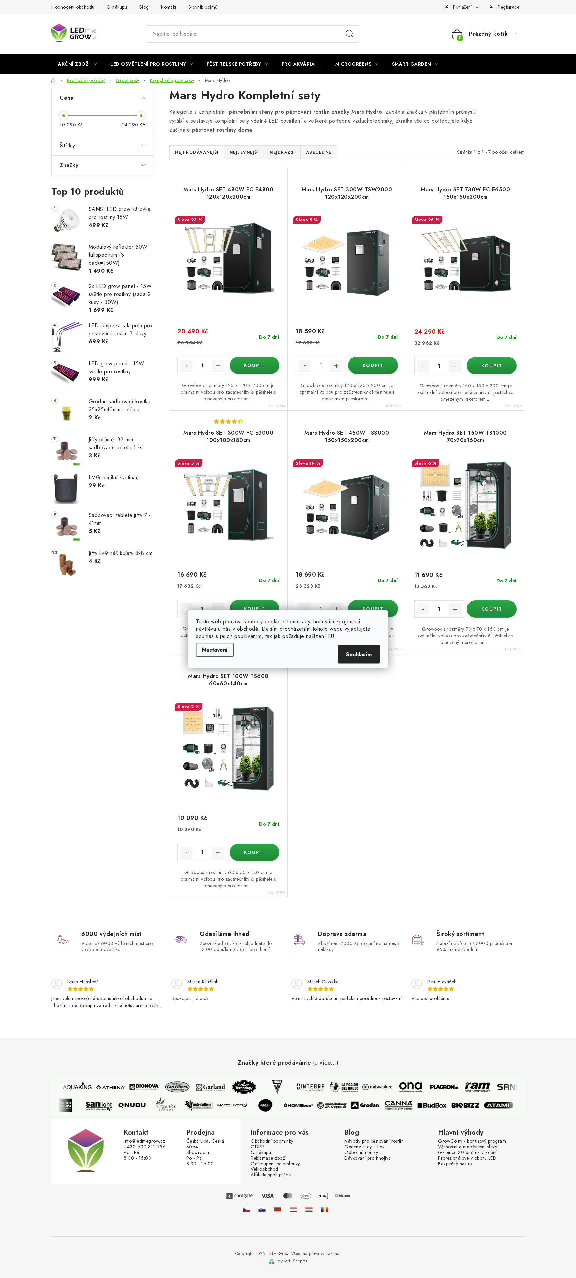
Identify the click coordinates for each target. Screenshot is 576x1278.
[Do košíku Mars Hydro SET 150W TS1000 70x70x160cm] (492, 609)
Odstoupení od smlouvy (275, 1164)
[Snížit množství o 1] (186, 366)
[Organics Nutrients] (171, 1105)
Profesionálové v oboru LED (467, 1158)
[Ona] (405, 1087)
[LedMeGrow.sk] (262, 1209)
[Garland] (205, 1087)
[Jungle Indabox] (271, 1105)
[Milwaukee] (371, 1087)
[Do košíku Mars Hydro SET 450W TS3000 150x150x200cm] (373, 608)
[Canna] (404, 1105)
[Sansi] (505, 1087)
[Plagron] (438, 1087)
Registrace (508, 7)
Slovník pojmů (203, 7)
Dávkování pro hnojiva (367, 1158)
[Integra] (305, 1087)
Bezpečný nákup (455, 1164)
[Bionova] (138, 1087)
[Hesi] (271, 1087)
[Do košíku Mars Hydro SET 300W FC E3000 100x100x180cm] (254, 608)
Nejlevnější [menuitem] (244, 152)
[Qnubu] (137, 1105)
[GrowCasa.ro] (324, 1209)
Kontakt (168, 7)
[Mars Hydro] (237, 1105)
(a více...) (326, 1063)
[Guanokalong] (337, 1105)
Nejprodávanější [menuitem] (197, 152)
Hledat (349, 34)
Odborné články (361, 1152)
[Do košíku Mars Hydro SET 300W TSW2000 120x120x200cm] (373, 365)
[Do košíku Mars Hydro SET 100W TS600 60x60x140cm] (254, 852)
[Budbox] (437, 1105)
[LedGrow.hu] (309, 1209)
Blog (144, 7)
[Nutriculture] (204, 1105)
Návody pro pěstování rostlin (374, 1141)
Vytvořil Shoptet (292, 1261)
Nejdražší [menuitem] (282, 152)
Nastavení (215, 650)
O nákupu (117, 7)
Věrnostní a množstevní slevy (467, 1147)
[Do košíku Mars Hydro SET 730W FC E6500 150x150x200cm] (492, 365)
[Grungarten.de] (277, 1209)
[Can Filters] (171, 1087)
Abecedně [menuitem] (319, 152)
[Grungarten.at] (293, 1209)
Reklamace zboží (268, 1158)
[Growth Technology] (238, 1087)
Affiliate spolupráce (271, 1175)
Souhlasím (359, 654)
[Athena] (105, 1087)
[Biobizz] (471, 1105)
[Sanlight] (104, 1105)
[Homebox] (304, 1105)
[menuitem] (77, 64)
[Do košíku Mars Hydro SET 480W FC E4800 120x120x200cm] (254, 365)
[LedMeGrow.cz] (246, 1209)
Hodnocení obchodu (73, 7)
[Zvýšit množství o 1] (218, 366)
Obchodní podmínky (272, 1141)
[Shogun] (71, 1105)
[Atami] (504, 1105)
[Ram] (471, 1087)
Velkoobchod (264, 1169)
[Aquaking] (71, 1087)
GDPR (257, 1147)
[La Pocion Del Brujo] (338, 1087)
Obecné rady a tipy (364, 1147)
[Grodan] (371, 1105)
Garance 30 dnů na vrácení (467, 1152)
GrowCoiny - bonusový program (472, 1141)
